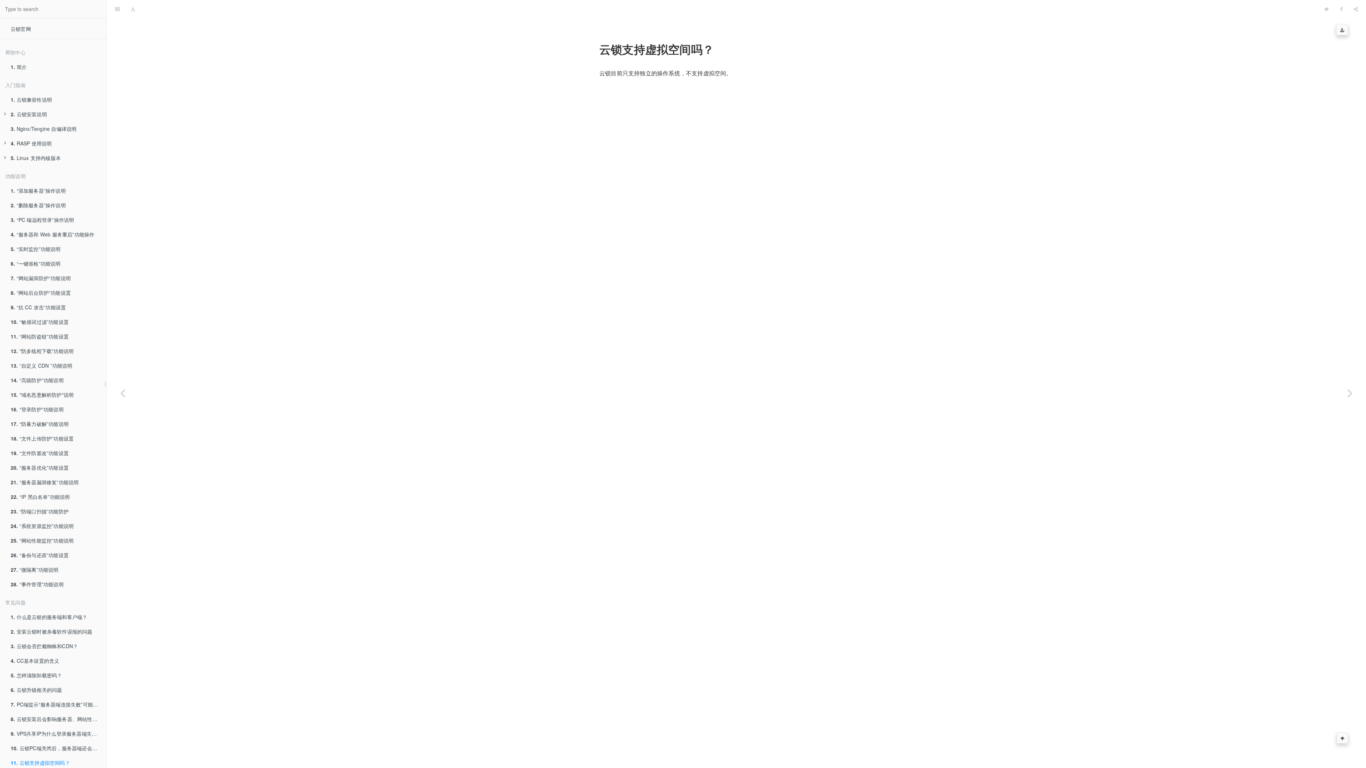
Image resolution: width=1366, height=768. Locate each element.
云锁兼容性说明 (31, 99)
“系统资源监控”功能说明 (42, 525)
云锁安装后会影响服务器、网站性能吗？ (58, 718)
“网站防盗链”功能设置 (40, 336)
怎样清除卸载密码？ (36, 675)
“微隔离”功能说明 (35, 569)
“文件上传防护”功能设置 (42, 438)
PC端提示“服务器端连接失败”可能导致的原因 (58, 704)
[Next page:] (1350, 393)
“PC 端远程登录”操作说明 (42, 219)
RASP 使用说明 (31, 143)
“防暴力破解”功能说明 (40, 423)
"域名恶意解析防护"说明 (42, 394)
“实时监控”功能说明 (36, 248)
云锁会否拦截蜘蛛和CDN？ (44, 646)
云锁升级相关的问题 (36, 689)
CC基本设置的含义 (35, 660)
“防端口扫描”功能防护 (40, 511)
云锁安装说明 (29, 114)
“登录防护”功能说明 (37, 409)
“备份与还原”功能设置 (40, 555)
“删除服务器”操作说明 (38, 205)
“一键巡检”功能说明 (36, 263)
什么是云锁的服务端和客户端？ (49, 616)
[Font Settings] (133, 9)
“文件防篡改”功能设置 (40, 453)
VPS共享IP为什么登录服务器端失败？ (56, 733)
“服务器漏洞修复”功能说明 (45, 482)
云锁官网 (21, 28)
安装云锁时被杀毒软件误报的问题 (51, 631)
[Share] (1355, 9)
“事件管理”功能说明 (37, 584)
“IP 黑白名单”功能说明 (40, 496)
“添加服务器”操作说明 (38, 190)
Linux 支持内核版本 (36, 157)
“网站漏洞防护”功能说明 (41, 278)
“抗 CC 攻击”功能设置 (38, 307)
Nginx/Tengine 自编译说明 (43, 128)
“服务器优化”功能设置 (40, 467)
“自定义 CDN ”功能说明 (42, 365)
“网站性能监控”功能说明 (42, 540)
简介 (19, 66)
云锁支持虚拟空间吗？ (730, 9)
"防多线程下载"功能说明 (42, 350)
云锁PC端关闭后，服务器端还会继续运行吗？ (58, 748)
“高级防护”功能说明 (37, 380)
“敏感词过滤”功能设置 (40, 321)
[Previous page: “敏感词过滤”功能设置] (123, 393)
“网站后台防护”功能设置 (41, 292)
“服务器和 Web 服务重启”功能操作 (52, 234)
